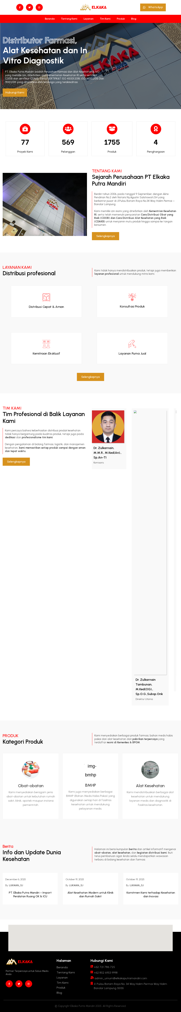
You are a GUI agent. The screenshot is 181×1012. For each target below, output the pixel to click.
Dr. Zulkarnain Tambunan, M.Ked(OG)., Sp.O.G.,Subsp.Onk (127, 687)
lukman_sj (16, 885)
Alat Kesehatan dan (41, 50)
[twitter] (29, 7)
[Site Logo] (93, 7)
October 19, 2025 (75, 879)
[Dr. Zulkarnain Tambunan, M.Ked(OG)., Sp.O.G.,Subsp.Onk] (128, 542)
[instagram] (39, 7)
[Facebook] (19, 7)
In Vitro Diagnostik (46, 55)
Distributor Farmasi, (41, 40)
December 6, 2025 (15, 879)
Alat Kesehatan (150, 785)
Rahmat (162, 680)
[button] (153, 7)
